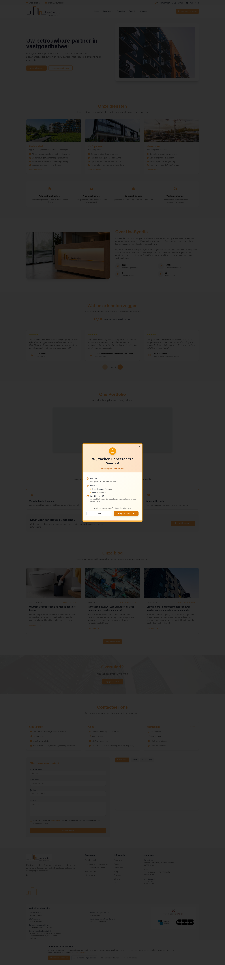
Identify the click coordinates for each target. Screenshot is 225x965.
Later (99, 513)
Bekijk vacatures (124, 513)
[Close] (139, 446)
